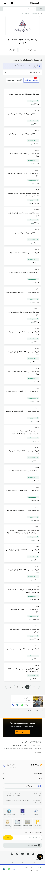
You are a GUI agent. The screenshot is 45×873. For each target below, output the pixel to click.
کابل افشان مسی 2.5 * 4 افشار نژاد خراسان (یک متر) (23, 353)
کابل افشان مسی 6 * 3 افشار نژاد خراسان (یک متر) (22, 411)
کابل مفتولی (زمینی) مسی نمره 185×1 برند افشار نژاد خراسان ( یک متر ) (23, 591)
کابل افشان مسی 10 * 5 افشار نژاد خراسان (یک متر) (22, 490)
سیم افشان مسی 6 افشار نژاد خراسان (27, 233)
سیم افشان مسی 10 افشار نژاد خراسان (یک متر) (24, 470)
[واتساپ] (22, 705)
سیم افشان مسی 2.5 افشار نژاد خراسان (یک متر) (23, 114)
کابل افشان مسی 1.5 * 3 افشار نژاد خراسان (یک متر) (23, 174)
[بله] (17, 705)
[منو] (40, 8)
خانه (41, 13)
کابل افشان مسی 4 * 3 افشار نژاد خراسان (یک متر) (22, 391)
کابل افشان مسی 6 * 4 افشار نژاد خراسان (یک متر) (23, 510)
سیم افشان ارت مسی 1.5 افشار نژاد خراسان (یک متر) (23, 313)
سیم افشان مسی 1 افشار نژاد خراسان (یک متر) (24, 272)
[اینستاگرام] (22, 854)
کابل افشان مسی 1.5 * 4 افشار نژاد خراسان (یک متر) (24, 452)
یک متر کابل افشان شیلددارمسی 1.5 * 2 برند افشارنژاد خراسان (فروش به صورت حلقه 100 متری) (23, 531)
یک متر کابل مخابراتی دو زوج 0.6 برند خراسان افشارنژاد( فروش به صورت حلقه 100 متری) (25, 432)
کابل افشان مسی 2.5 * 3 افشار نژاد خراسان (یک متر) (23, 155)
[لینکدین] (28, 854)
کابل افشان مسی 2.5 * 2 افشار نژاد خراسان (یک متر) (23, 373)
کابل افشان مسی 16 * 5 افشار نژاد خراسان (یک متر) (24, 610)
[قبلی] (17, 710)
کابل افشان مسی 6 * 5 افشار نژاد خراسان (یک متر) (23, 252)
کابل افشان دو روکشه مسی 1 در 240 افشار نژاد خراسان (24, 630)
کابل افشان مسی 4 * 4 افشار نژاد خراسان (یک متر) (22, 292)
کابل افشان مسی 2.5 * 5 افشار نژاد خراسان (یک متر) (23, 571)
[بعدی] (13, 710)
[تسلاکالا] (36, 765)
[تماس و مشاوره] (6, 3)
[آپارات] (12, 854)
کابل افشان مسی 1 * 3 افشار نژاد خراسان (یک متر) (23, 649)
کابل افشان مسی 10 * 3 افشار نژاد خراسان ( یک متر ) (22, 551)
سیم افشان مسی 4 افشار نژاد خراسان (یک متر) (24, 134)
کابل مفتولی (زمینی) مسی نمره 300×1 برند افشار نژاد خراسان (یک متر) (23, 670)
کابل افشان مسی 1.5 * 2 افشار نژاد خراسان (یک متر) (24, 333)
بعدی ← (10, 687)
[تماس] (13, 705)
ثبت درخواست (23, 732)
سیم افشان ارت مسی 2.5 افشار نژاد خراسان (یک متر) (23, 214)
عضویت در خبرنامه (8, 837)
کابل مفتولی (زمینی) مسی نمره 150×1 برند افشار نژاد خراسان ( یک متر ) (23, 194)
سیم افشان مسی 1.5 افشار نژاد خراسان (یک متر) (23, 94)
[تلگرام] (17, 854)
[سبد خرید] (11, 3)
